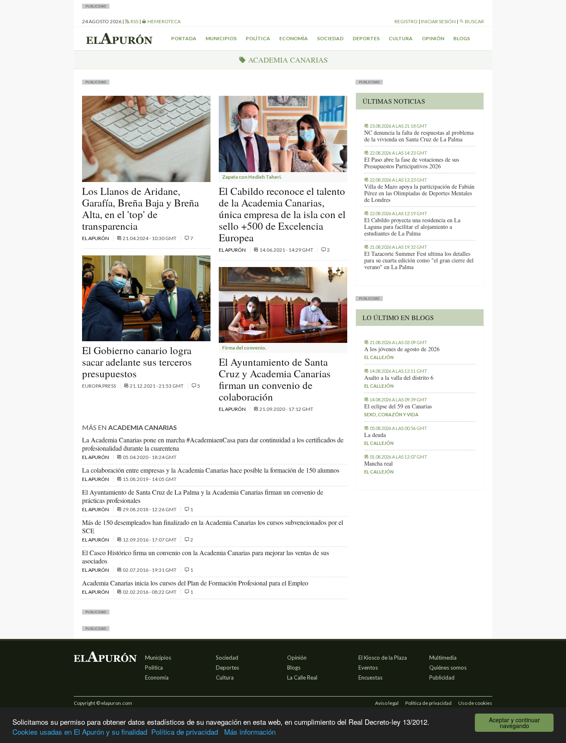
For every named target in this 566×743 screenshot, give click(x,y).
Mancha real (378, 463)
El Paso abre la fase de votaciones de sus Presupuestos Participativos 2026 (411, 163)
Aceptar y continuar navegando (514, 723)
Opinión (433, 38)
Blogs (461, 38)
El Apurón (96, 238)
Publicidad (442, 677)
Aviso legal (387, 703)
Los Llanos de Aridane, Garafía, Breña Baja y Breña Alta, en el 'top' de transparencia (140, 208)
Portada (183, 38)
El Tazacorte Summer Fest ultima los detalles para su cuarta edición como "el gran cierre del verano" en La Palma (419, 260)
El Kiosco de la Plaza (382, 657)
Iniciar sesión (438, 21)
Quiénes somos (448, 667)
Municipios (221, 38)
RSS (134, 21)
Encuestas (370, 677)
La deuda (375, 435)
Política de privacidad (184, 731)
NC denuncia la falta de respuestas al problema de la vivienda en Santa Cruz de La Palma (419, 136)
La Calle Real (302, 677)
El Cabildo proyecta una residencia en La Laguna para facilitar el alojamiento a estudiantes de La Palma (412, 227)
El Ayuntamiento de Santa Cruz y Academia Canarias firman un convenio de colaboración (275, 379)
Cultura (401, 38)
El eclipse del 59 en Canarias (398, 406)
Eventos (368, 667)
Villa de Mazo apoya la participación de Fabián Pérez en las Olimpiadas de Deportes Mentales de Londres (419, 193)
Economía (293, 38)
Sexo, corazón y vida (391, 414)
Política (258, 38)
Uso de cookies (475, 703)
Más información (250, 731)
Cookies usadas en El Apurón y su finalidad (79, 731)
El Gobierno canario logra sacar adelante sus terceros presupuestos (137, 361)
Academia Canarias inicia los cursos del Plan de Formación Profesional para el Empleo (195, 582)
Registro (406, 21)
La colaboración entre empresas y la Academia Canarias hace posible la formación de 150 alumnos (210, 470)
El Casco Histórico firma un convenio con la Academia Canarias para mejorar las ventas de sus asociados (205, 556)
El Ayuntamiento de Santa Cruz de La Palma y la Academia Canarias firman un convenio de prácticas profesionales (202, 496)
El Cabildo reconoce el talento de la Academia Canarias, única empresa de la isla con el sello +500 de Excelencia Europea (282, 214)
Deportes (366, 38)
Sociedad (330, 38)
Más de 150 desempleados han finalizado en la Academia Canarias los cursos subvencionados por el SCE (212, 526)
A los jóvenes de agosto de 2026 (402, 349)
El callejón (379, 357)
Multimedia (443, 657)
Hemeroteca (164, 21)
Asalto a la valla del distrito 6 (398, 377)
